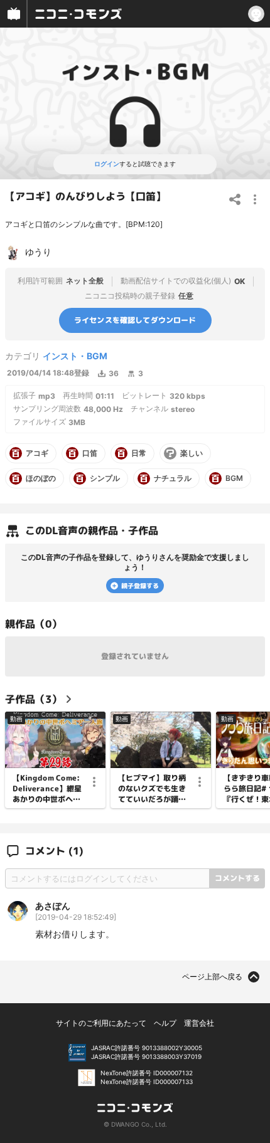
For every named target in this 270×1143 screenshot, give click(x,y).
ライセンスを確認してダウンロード (135, 320)
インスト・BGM (75, 355)
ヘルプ (165, 1023)
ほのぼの (41, 478)
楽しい (191, 453)
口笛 (89, 453)
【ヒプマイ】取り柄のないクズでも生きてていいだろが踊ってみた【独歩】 (152, 788)
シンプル (105, 478)
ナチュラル (173, 478)
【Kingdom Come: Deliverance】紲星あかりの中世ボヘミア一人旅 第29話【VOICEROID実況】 (47, 788)
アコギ (37, 453)
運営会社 (199, 1023)
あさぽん (52, 905)
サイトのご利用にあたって (101, 1023)
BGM (234, 478)
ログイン (106, 163)
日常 (138, 453)
